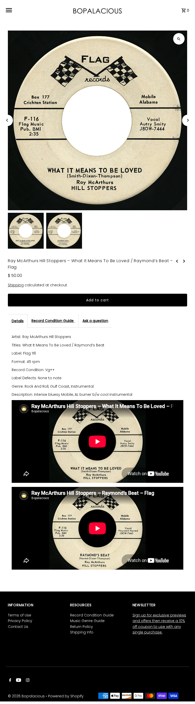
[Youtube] (18, 680)
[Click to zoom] (179, 39)
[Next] (187, 120)
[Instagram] (27, 680)
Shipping (16, 285)
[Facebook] (9, 680)
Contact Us (18, 626)
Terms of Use (19, 615)
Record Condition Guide (53, 320)
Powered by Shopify (66, 696)
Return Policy (81, 626)
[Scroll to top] (184, 690)
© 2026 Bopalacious (27, 696)
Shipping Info (81, 632)
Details (18, 320)
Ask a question (95, 320)
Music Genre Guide (87, 620)
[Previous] (7, 120)
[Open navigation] (37, 10)
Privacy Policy (20, 620)
